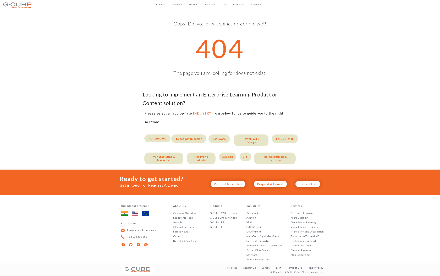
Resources (239, 4)
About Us (256, 4)
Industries (210, 4)
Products (161, 4)
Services (193, 4)
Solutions (177, 4)
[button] (157, 138)
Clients (226, 4)
